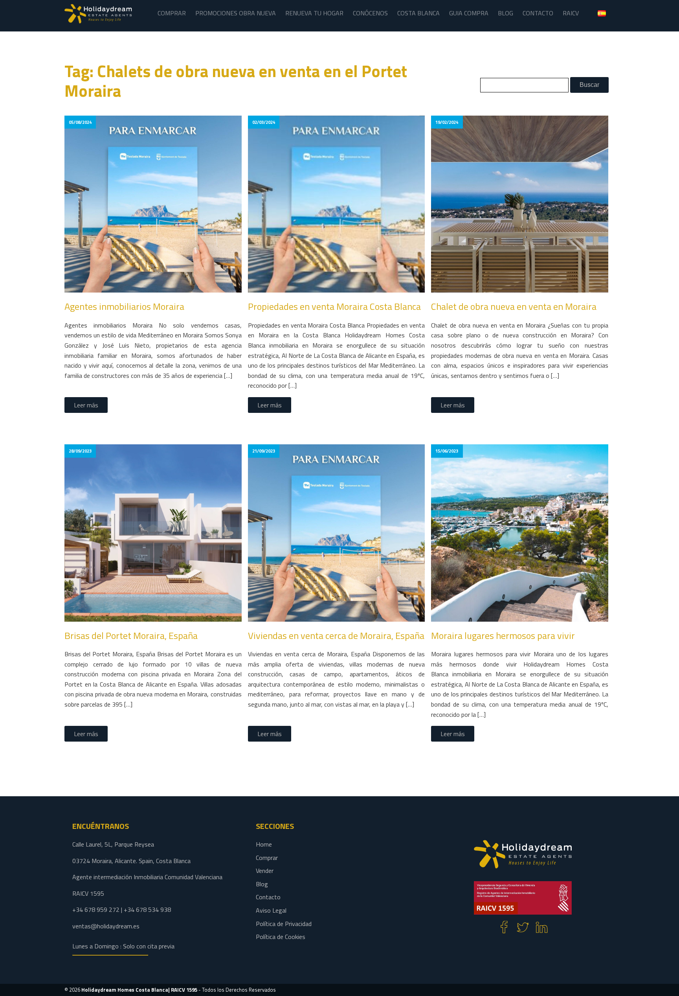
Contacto (268, 897)
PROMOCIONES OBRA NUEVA (235, 13)
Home (264, 844)
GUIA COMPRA (468, 13)
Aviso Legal (271, 910)
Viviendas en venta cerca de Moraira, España (336, 635)
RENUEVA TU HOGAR (314, 13)
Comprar (267, 857)
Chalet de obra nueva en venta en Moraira (513, 306)
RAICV (571, 13)
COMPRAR (172, 13)
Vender (264, 870)
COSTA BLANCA (418, 13)
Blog (262, 884)
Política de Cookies (280, 936)
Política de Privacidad (284, 923)
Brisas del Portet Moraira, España (131, 635)
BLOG (505, 13)
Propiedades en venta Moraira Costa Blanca (334, 306)
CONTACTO (538, 13)
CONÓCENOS (370, 13)
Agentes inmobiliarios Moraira (124, 306)
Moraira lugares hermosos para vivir (503, 635)
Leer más (86, 405)
